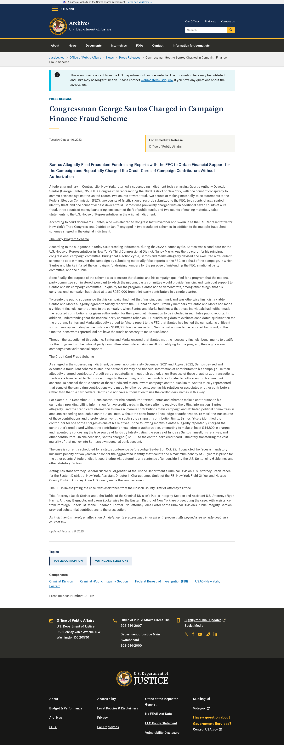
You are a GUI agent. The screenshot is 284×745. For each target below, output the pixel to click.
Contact (205, 729)
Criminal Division (61, 581)
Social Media (194, 626)
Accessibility (106, 699)
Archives (55, 717)
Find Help (210, 21)
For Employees (108, 727)
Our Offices (192, 21)
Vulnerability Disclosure (162, 733)
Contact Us (228, 21)
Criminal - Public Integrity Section (104, 581)
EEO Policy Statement (161, 723)
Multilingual (201, 699)
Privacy (102, 717)
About (53, 699)
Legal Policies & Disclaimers (117, 708)
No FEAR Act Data (158, 714)
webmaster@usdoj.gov (157, 80)
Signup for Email (203, 620)
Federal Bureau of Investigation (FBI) (162, 581)
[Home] (80, 33)
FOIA (53, 727)
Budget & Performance (65, 708)
